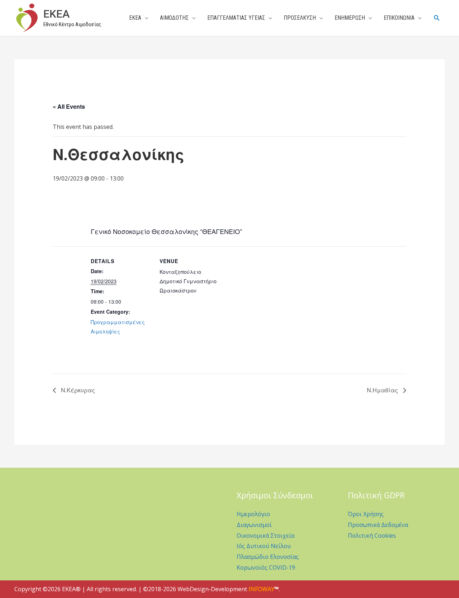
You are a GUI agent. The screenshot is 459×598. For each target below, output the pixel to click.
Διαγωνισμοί (254, 525)
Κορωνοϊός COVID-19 (266, 567)
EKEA (56, 14)
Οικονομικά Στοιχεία (265, 535)
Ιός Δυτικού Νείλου (264, 546)
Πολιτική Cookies (372, 535)
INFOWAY (261, 589)
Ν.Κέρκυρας (77, 390)
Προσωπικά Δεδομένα (378, 525)
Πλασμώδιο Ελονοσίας (268, 557)
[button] (437, 18)
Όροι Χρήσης (366, 514)
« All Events (69, 106)
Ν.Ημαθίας (383, 390)
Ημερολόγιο (253, 514)
